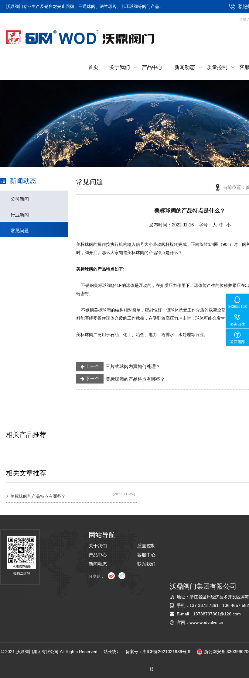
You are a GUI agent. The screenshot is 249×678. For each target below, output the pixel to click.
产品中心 (152, 67)
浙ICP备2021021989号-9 (166, 651)
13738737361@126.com (217, 613)
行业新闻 (20, 214)
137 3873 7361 (204, 605)
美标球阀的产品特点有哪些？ (124, 379)
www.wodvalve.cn (206, 622)
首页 (93, 67)
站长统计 (112, 651)
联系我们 (146, 563)
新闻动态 (184, 67)
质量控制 (217, 67)
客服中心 (146, 554)
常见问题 (20, 230)
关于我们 (119, 67)
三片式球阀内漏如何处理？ (122, 366)
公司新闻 (20, 198)
